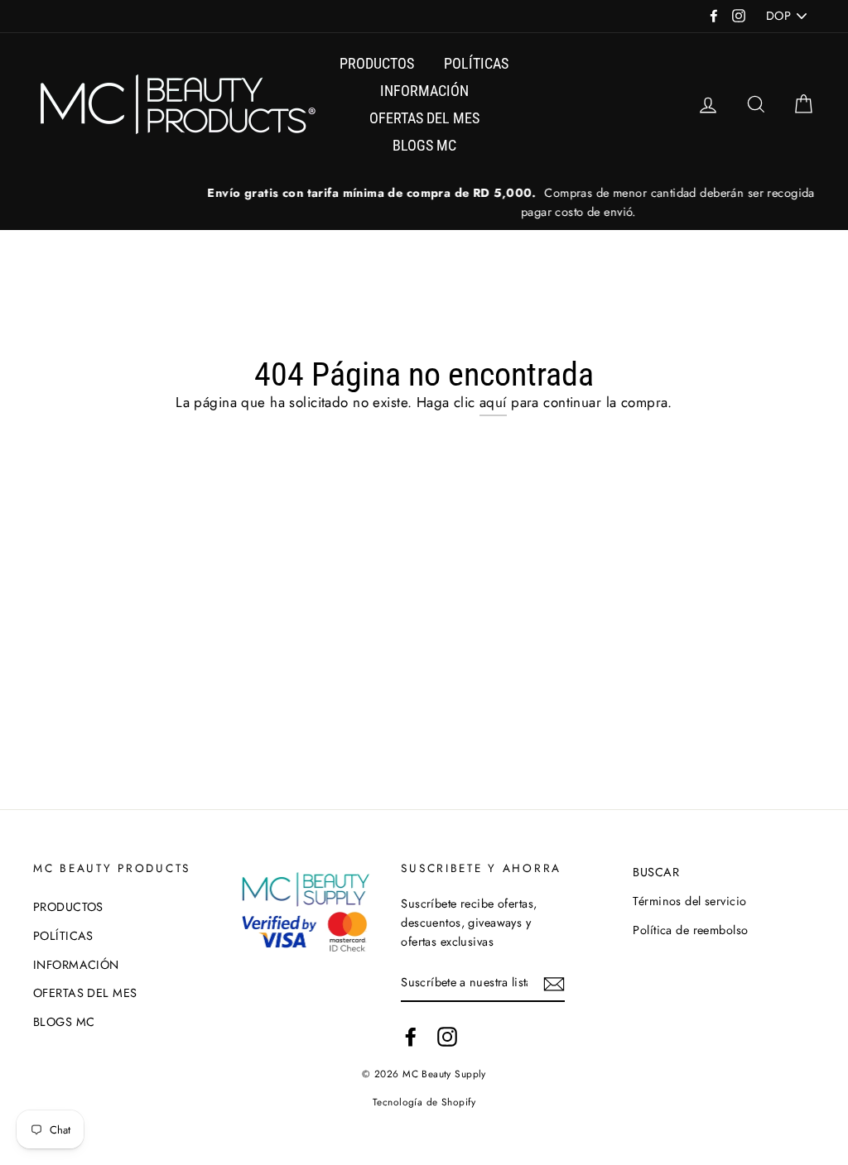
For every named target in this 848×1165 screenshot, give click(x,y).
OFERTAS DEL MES (424, 118)
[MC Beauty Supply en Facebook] (411, 1037)
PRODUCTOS (377, 63)
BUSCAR (656, 872)
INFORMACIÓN (424, 90)
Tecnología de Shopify (424, 1102)
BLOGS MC (424, 145)
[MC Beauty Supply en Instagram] (447, 1037)
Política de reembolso (690, 930)
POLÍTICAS (476, 63)
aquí (493, 402)
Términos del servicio (689, 901)
